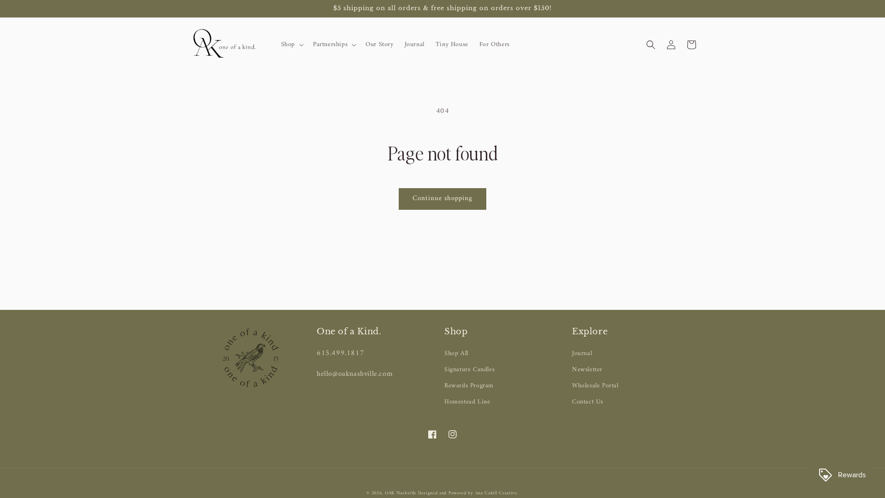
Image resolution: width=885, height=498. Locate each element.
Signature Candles (469, 369)
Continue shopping (442, 198)
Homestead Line (467, 402)
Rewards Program (469, 385)
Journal (582, 353)
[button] (291, 44)
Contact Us (587, 402)
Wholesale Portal (595, 385)
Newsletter (587, 369)
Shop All (456, 353)
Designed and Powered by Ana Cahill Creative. (468, 493)
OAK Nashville (401, 493)
